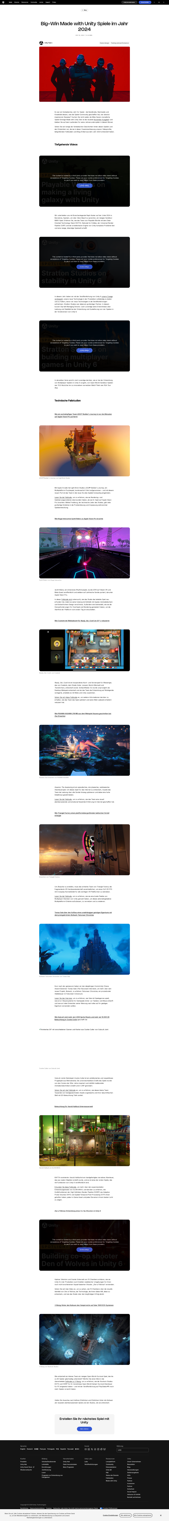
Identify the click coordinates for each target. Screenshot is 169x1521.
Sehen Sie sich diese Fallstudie (66, 697)
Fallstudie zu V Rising (73, 1381)
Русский (70, 1449)
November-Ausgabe (101, 120)
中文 (57, 1449)
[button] (129, 2)
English (22, 1449)
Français (43, 1449)
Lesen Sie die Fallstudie (63, 497)
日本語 (36, 1449)
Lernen (41, 2)
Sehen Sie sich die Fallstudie (65, 1090)
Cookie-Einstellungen (110, 1515)
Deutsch (30, 1449)
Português (51, 1449)
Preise (54, 2)
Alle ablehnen (125, 1515)
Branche (16, 2)
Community (34, 2)
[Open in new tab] (33, 1467)
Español (63, 1449)
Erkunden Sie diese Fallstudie (65, 1187)
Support (48, 2)
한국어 (77, 1449)
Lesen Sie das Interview (63, 998)
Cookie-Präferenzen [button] (110, 1508)
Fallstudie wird (66, 599)
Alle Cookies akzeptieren (142, 1515)
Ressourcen (25, 2)
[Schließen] (161, 1515)
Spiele (10, 2)
